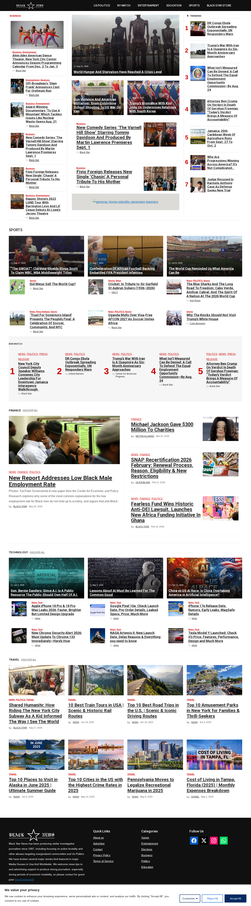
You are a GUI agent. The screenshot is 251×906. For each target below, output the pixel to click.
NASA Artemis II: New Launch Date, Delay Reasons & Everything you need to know (135, 637)
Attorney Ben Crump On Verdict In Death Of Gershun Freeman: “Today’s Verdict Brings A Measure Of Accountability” (223, 110)
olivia (37, 618)
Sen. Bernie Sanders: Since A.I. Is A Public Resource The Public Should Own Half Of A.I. (44, 593)
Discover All (30, 410)
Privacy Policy (101, 855)
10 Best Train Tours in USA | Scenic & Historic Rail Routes (96, 710)
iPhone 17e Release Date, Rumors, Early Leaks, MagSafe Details (211, 610)
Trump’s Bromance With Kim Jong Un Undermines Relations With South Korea (152, 107)
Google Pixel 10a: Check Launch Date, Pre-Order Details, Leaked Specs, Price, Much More (134, 610)
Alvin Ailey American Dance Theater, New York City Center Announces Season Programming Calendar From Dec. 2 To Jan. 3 (36, 61)
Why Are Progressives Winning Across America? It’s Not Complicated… (223, 162)
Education (147, 867)
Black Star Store (219, 5)
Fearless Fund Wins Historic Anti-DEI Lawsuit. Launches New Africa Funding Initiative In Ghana (165, 512)
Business (16, 52)
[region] (125, 895)
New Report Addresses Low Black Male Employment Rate (60, 481)
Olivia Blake (143, 482)
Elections (146, 849)
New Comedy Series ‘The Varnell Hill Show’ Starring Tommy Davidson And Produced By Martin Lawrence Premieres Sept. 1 (44, 147)
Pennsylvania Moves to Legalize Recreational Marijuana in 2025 (150, 785)
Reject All (212, 898)
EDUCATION (174, 5)
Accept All (235, 898)
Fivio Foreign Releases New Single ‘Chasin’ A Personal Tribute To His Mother (43, 177)
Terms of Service (103, 861)
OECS (115, 292)
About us (98, 837)
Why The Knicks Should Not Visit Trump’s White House (211, 317)
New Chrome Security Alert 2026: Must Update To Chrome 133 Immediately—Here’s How (57, 637)
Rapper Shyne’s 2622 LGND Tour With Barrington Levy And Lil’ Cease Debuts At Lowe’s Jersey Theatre (43, 206)
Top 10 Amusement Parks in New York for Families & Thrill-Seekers (213, 710)
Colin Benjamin (197, 323)
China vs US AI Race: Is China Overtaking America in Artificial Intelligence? (199, 593)
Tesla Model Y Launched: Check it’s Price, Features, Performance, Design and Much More (213, 637)
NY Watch (123, 5)
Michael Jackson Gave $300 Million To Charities (162, 427)
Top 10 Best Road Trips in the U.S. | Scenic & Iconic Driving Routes (153, 710)
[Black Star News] (30, 5)
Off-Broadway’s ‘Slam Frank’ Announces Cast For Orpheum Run (43, 86)
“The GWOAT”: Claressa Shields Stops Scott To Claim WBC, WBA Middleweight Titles (44, 271)
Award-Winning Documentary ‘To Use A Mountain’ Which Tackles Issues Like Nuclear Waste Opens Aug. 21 (44, 114)
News (118, 280)
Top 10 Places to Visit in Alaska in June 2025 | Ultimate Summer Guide (33, 785)
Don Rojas (195, 300)
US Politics (102, 5)
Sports (194, 5)
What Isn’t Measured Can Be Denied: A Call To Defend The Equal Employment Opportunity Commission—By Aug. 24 (223, 79)
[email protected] (24, 879)
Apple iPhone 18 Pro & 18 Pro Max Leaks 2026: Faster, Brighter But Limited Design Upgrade (56, 610)
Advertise (99, 843)
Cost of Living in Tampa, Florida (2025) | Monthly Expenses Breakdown (211, 785)
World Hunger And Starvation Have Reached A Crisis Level (118, 72)
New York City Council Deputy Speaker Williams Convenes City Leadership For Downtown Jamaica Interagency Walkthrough (33, 376)
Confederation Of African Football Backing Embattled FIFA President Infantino (122, 271)
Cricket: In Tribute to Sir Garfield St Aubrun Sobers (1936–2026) (133, 286)
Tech (40, 602)
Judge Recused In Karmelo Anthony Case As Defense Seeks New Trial (220, 184)
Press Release (43, 312)
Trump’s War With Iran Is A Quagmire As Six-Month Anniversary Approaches (223, 50)
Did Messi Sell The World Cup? (53, 284)
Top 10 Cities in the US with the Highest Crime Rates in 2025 (95, 785)
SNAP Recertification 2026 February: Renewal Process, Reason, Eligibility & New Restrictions (162, 468)
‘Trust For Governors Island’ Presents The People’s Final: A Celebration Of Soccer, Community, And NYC (52, 321)
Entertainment (148, 5)
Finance (22, 472)
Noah (76, 722)
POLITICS (197, 280)
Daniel (195, 797)
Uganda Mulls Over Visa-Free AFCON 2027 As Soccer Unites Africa (131, 319)
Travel (30, 700)
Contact (98, 849)
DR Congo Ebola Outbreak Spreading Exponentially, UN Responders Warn (221, 28)
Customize (188, 898)
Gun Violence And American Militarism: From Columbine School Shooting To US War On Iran (97, 105)
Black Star (21, 70)
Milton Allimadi (145, 436)
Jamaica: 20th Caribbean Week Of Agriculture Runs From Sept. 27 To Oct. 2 (221, 138)
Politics (145, 861)
